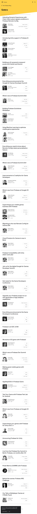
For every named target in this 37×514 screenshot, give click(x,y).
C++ (26, 245)
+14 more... (27, 361)
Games (26, 86)
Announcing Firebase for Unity (12, 438)
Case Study (25, 376)
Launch (26, 88)
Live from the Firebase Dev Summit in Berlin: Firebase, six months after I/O (15, 452)
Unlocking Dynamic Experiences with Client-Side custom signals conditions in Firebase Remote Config (16, 19)
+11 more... (27, 199)
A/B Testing (25, 359)
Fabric (26, 416)
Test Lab (25, 401)
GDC (26, 271)
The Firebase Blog (7, 5)
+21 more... (27, 103)
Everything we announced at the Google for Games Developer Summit (15, 82)
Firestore (25, 243)
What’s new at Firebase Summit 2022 (15, 96)
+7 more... (27, 47)
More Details (5, 511)
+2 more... (27, 28)
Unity (26, 258)
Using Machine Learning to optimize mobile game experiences (14, 128)
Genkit (26, 67)
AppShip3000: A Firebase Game (13, 382)
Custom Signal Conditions (23, 26)
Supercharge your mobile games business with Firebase (13, 205)
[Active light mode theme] (32, 2)
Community (25, 288)
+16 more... (27, 460)
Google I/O (25, 43)
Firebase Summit (24, 101)
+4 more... (27, 71)
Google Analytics (24, 302)
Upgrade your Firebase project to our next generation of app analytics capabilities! (15, 297)
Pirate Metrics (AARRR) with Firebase (15, 466)
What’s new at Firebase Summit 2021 (14, 163)
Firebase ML (25, 132)
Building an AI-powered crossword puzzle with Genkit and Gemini (14, 63)
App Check (25, 99)
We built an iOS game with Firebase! (14, 340)
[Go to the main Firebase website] (2, 2)
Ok (9, 511)
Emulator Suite (24, 197)
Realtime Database (24, 485)
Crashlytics (25, 180)
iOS (26, 343)
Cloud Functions (24, 115)
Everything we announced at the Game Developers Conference (15, 313)
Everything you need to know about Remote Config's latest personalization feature (15, 148)
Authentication (24, 387)
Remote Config (25, 24)
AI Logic (25, 45)
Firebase (5, 2)
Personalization (24, 155)
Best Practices (24, 473)
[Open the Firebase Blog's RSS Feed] (35, 2)
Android (26, 232)
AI (26, 69)
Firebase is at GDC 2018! (10, 327)
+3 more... (27, 389)
